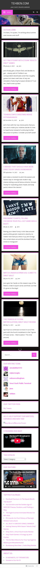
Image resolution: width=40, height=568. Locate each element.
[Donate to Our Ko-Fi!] (33, 12)
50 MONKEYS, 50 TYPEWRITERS (17, 557)
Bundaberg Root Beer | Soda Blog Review (21, 545)
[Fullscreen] (34, 486)
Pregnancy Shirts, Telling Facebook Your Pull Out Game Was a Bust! (20, 221)
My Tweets (7, 408)
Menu (9, 12)
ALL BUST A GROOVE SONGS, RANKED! (20, 524)
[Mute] (31, 486)
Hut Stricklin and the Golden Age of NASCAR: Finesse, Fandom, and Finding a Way (18, 507)
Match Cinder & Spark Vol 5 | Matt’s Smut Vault (19, 274)
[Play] (6, 486)
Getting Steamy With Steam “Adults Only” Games (19, 61)
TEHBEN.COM (20, 3)
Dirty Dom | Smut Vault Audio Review (19, 532)
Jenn (20, 66)
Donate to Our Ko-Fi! (13, 560)
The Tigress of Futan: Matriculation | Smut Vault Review (19, 320)
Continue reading (10, 89)
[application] (20, 479)
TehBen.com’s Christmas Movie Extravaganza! (17, 116)
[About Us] (37, 12)
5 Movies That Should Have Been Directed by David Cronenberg (18, 168)
